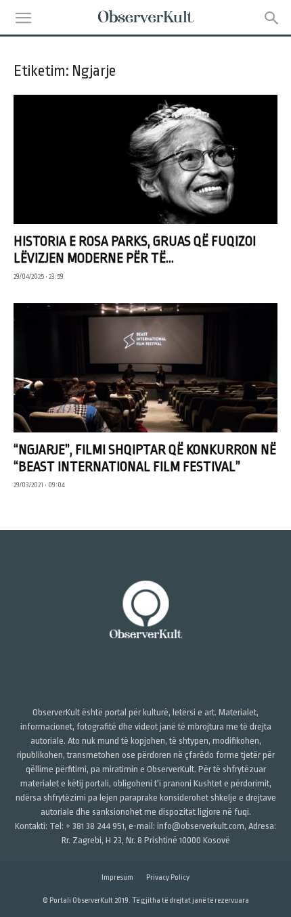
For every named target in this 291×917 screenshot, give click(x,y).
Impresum (117, 877)
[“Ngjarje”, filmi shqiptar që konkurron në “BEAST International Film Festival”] (145, 367)
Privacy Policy (167, 877)
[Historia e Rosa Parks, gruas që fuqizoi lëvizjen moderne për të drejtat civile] (145, 159)
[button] (23, 18)
